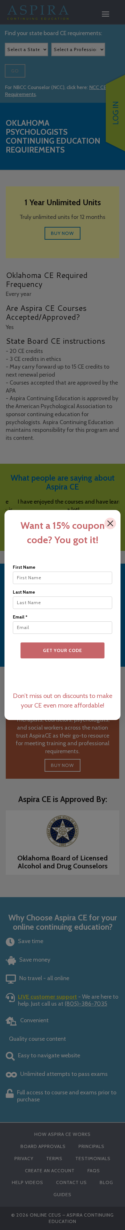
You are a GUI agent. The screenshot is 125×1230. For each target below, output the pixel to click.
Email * (20, 617)
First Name (24, 567)
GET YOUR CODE (62, 650)
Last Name (24, 592)
